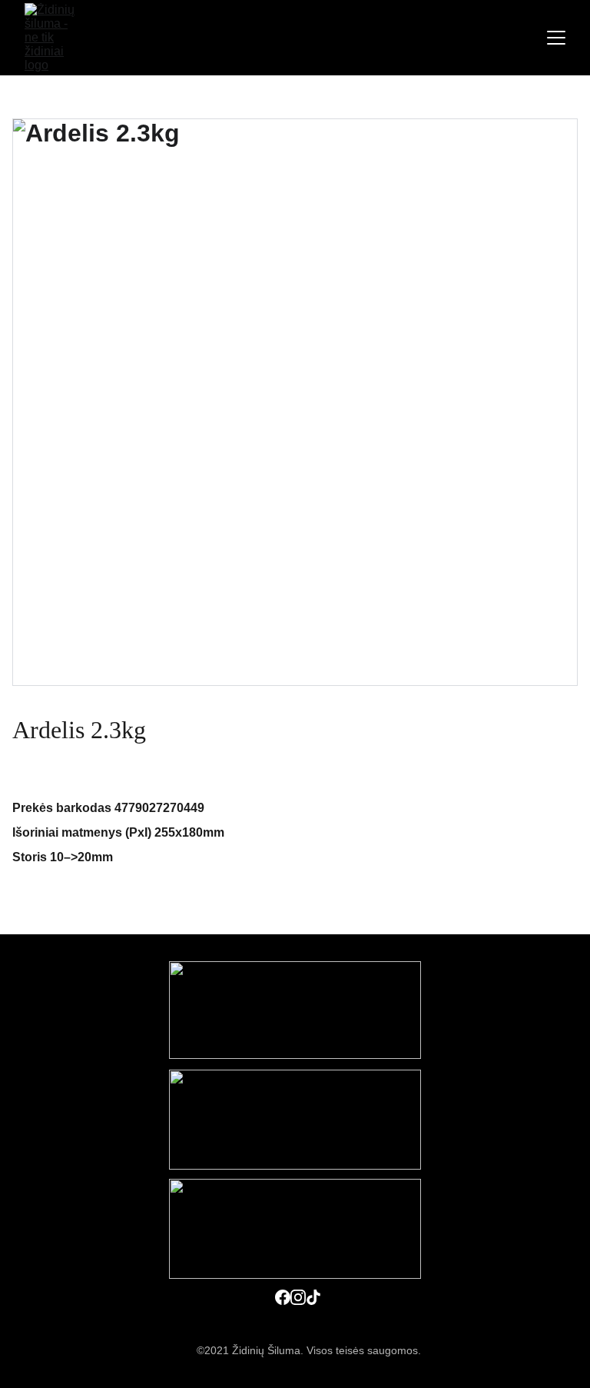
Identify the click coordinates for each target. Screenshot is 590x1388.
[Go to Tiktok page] (313, 1297)
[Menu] (556, 38)
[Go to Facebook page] (282, 1297)
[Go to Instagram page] (298, 1297)
